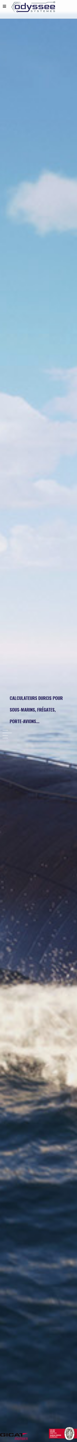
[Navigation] (4, 6)
